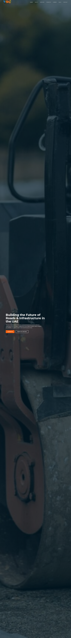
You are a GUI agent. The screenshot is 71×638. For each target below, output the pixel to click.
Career (55, 2)
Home (31, 2)
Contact (65, 2)
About (36, 2)
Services (42, 2)
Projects (48, 2)
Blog (60, 2)
